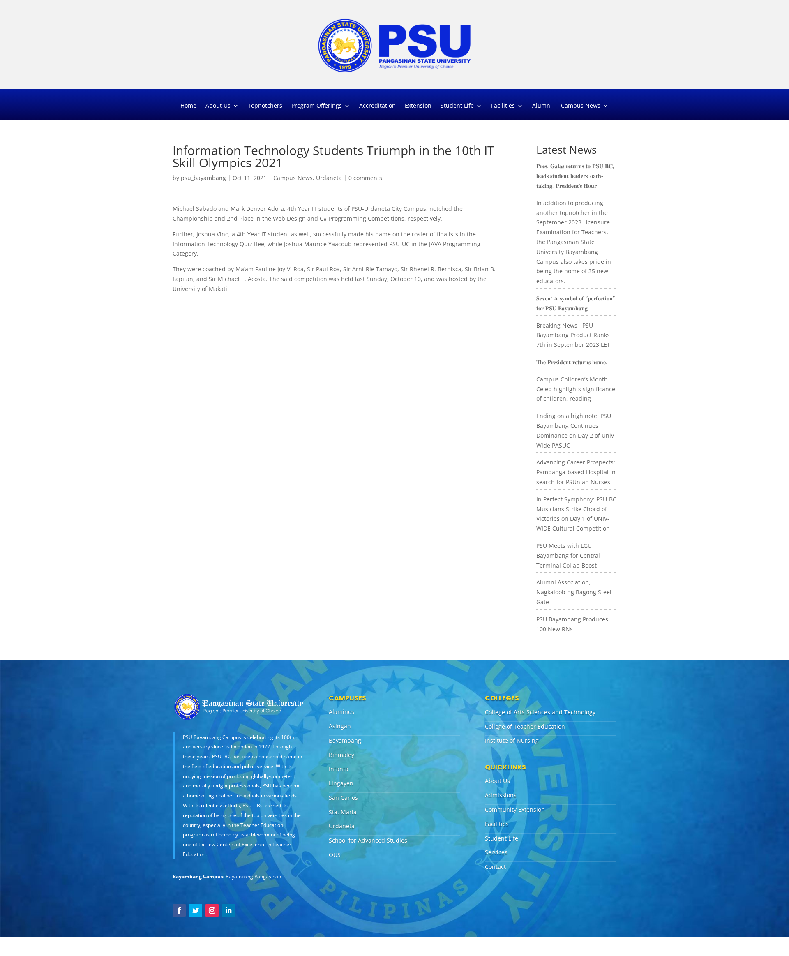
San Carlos (343, 797)
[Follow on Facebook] (179, 910)
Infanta (338, 769)
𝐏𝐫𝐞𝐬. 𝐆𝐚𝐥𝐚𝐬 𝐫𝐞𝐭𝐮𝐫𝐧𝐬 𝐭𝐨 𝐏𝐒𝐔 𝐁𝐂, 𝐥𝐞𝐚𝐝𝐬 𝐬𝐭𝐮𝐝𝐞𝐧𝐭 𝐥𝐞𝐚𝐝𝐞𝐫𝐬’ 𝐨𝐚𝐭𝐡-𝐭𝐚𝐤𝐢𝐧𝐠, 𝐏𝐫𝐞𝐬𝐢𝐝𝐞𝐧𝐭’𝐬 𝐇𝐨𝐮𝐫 (575, 175)
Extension (418, 106)
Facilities (503, 106)
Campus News (580, 106)
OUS (335, 855)
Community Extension (515, 809)
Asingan (340, 726)
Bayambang (345, 740)
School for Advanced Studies (368, 840)
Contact (495, 867)
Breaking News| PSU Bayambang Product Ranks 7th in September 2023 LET (573, 335)
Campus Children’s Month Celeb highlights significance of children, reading (575, 389)
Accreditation (377, 106)
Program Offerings (316, 106)
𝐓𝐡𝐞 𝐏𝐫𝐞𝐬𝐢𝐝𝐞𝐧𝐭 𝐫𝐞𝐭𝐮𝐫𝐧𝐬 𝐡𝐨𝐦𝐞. (571, 362)
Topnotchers (265, 106)
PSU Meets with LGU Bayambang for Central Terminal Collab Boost (568, 555)
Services (496, 852)
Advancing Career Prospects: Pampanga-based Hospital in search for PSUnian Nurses (576, 472)
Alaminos (341, 712)
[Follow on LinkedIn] (228, 910)
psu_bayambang (203, 178)
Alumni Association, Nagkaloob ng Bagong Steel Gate (573, 592)
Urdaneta (329, 178)
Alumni (542, 106)
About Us (218, 106)
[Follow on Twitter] (195, 910)
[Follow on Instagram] (212, 910)
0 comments (365, 178)
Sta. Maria (343, 812)
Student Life (457, 106)
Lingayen (341, 783)
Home (188, 106)
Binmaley (341, 755)
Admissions (501, 795)
